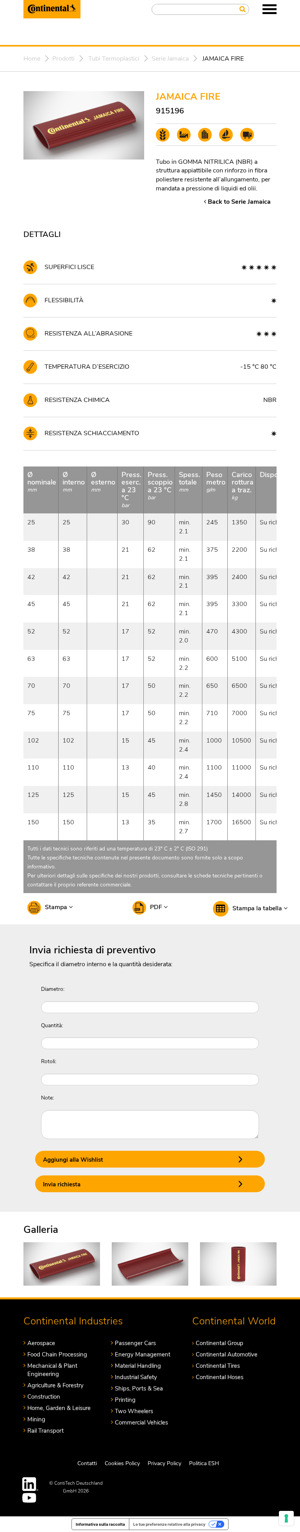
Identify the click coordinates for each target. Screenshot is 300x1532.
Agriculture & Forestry (55, 1385)
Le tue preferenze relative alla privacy (169, 1524)
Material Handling (138, 1366)
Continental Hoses (219, 1377)
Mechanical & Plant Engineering (52, 1370)
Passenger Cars (135, 1343)
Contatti (87, 1463)
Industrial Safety (136, 1377)
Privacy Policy (164, 1463)
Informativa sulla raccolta (100, 1524)
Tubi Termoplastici (113, 58)
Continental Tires (218, 1366)
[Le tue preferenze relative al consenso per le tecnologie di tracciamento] (286, 1518)
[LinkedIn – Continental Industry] (30, 1484)
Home (31, 58)
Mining (36, 1419)
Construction (43, 1397)
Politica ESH (204, 1463)
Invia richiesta (61, 1184)
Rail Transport (45, 1431)
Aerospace (41, 1343)
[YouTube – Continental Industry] (30, 1498)
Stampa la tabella (258, 908)
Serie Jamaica (170, 58)
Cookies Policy (122, 1463)
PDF (157, 907)
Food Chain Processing (57, 1354)
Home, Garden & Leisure (59, 1408)
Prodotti (63, 58)
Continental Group (219, 1343)
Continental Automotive (226, 1354)
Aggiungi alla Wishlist (73, 1160)
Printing (125, 1400)
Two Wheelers (134, 1411)
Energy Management (142, 1354)
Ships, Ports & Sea (139, 1388)
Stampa (57, 907)
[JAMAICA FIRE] (61, 1263)
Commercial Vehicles (141, 1422)
